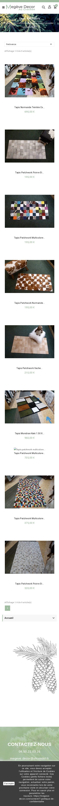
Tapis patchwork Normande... (29, 303)
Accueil (9, 618)
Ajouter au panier (32, 81)
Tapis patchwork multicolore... (29, 238)
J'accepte (9, 783)
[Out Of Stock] (32, 146)
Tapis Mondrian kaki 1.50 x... (29, 433)
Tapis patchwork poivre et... (29, 172)
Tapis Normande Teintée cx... (29, 107)
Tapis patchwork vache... (29, 368)
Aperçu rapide (26, 81)
